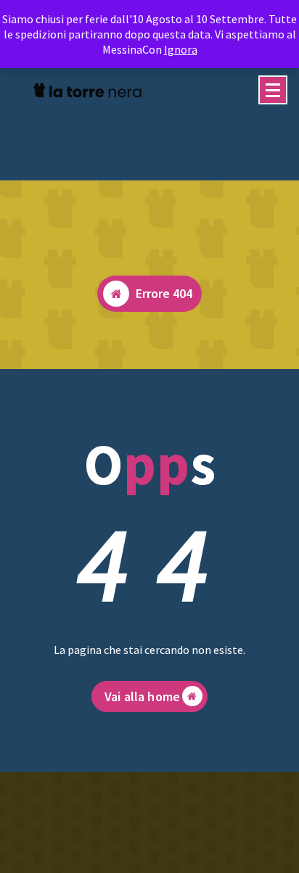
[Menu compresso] (272, 89)
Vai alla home (142, 696)
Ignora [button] (180, 49)
